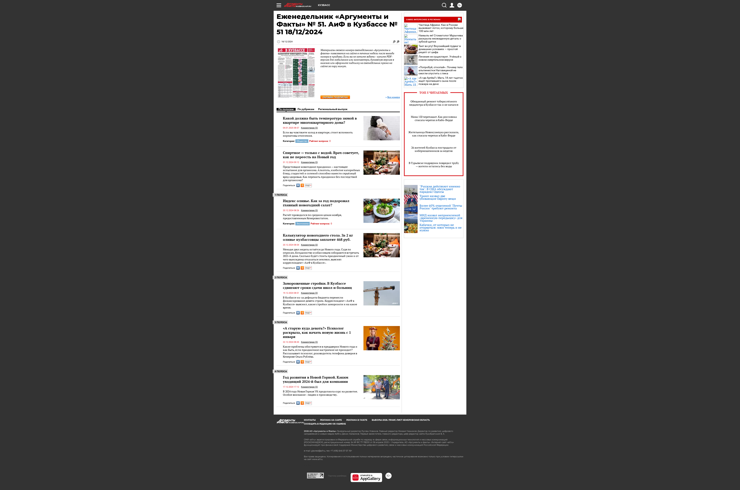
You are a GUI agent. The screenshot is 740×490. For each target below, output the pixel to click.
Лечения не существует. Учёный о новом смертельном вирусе (440, 58)
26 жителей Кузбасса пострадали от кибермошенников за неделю (433, 149)
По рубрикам (306, 109)
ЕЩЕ (307, 185)
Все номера (393, 97)
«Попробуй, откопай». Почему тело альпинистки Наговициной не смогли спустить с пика (441, 70)
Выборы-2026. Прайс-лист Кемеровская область (401, 420)
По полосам (286, 109)
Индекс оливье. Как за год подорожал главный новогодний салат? (316, 202)
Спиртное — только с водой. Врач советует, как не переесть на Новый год (321, 154)
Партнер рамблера (337, 476)
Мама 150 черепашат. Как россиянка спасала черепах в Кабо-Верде (434, 118)
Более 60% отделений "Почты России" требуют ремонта (441, 207)
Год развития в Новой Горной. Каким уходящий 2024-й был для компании (315, 379)
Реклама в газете (356, 420)
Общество (301, 141)
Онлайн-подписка (335, 97)
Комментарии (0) (309, 128)
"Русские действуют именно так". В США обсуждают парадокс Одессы (440, 189)
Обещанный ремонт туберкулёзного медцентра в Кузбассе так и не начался (433, 103)
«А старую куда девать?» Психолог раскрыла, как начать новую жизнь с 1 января (317, 332)
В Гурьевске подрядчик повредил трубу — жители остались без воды (434, 164)
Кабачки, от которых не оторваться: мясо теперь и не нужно (441, 227)
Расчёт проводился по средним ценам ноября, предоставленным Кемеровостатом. (312, 216)
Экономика (302, 223)
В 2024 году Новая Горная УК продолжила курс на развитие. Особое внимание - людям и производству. (320, 393)
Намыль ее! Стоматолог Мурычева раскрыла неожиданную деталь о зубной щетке (441, 38)
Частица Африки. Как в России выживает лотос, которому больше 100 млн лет (441, 28)
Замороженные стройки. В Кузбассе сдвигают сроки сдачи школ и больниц (317, 285)
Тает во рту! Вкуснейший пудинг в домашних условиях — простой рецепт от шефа (440, 49)
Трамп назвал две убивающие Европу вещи (438, 197)
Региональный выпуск (332, 109)
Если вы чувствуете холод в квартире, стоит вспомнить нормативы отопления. (318, 134)
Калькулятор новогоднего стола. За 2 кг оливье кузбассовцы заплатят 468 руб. (318, 237)
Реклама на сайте (331, 420)
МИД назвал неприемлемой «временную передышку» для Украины (441, 218)
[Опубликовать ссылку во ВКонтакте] (298, 185)
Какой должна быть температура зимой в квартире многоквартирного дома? (320, 120)
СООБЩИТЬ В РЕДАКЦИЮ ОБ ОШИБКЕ (325, 424)
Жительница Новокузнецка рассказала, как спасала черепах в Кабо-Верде (433, 133)
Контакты (310, 420)
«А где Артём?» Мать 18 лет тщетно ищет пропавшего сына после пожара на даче (441, 80)
